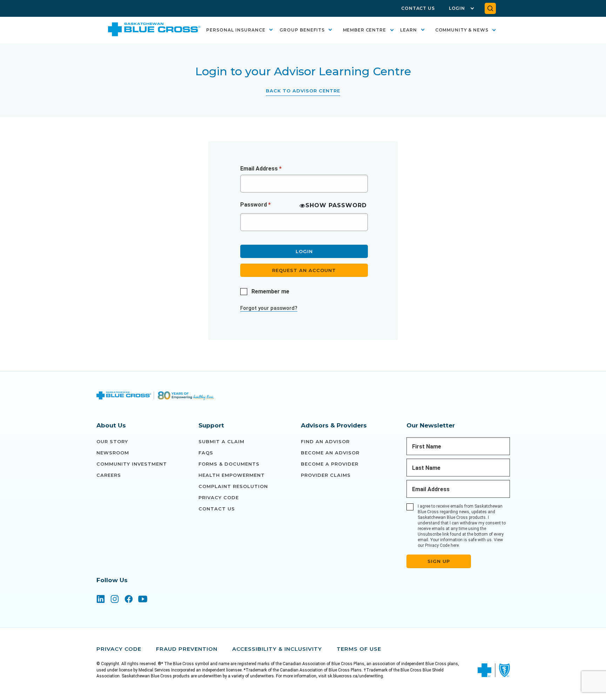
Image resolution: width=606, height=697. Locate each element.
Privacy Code (218, 497)
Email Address (261, 168)
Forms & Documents (229, 464)
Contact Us (418, 8)
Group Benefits (302, 30)
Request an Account (304, 270)
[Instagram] (115, 599)
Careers (108, 475)
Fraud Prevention (186, 649)
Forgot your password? (268, 308)
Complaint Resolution (233, 486)
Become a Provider (329, 464)
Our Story (112, 441)
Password (255, 204)
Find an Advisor (325, 441)
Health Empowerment (231, 475)
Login (457, 8)
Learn (408, 30)
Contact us (216, 508)
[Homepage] (155, 396)
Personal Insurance (235, 30)
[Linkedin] (101, 599)
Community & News (462, 30)
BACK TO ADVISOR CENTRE (303, 90)
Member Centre (364, 30)
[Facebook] (129, 599)
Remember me (270, 291)
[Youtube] (143, 599)
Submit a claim (221, 441)
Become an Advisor (330, 452)
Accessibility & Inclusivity (277, 649)
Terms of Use (359, 649)
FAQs (205, 452)
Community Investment (131, 464)
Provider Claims (326, 475)
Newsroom (112, 452)
